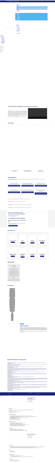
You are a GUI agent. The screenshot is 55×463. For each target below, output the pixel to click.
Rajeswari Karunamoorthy (27, 170)
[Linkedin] (42, 1)
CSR (18, 6)
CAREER (18, 10)
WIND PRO (19, 9)
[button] (7, 304)
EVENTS (19, 7)
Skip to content (1, 0)
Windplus (13, 393)
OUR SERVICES (19, 5)
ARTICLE (18, 8)
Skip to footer (4, 0)
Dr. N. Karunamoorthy (14, 170)
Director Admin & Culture (27, 171)
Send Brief (1, 49)
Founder (14, 171)
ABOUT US (18, 4)
